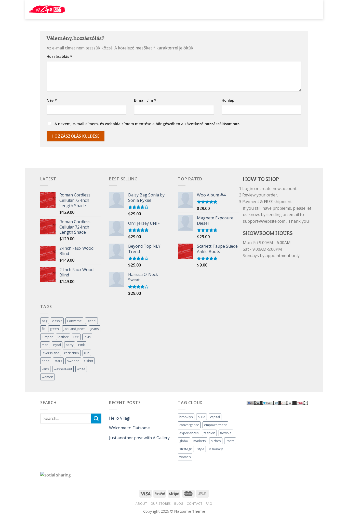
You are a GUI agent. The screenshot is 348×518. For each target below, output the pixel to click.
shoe (46, 360)
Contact (194, 503)
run (86, 353)
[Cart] (314, 9)
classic (57, 320)
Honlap (228, 100)
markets (199, 441)
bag (44, 320)
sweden (73, 360)
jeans (94, 328)
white (81, 369)
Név (52, 100)
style (200, 449)
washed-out (63, 369)
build (201, 417)
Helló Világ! (119, 418)
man (45, 344)
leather (63, 337)
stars (58, 360)
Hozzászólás (59, 56)
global (184, 441)
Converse (74, 320)
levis (87, 337)
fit (43, 328)
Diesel (91, 320)
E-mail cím (145, 100)
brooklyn (186, 417)
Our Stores (161, 503)
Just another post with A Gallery (139, 438)
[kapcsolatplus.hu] (47, 10)
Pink (81, 344)
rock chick (71, 353)
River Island (50, 353)
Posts (230, 441)
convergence (189, 424)
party (69, 344)
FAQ (209, 503)
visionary (216, 449)
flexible (226, 433)
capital (215, 417)
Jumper (47, 337)
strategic (185, 449)
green (54, 328)
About (141, 503)
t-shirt (88, 360)
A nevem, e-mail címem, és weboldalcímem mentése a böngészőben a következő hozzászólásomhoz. (147, 123)
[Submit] (265, 9)
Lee (76, 337)
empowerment (215, 424)
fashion (209, 433)
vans (45, 369)
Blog (178, 503)
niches (216, 441)
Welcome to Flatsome (129, 428)
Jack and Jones (75, 328)
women (47, 377)
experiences (189, 433)
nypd (57, 344)
